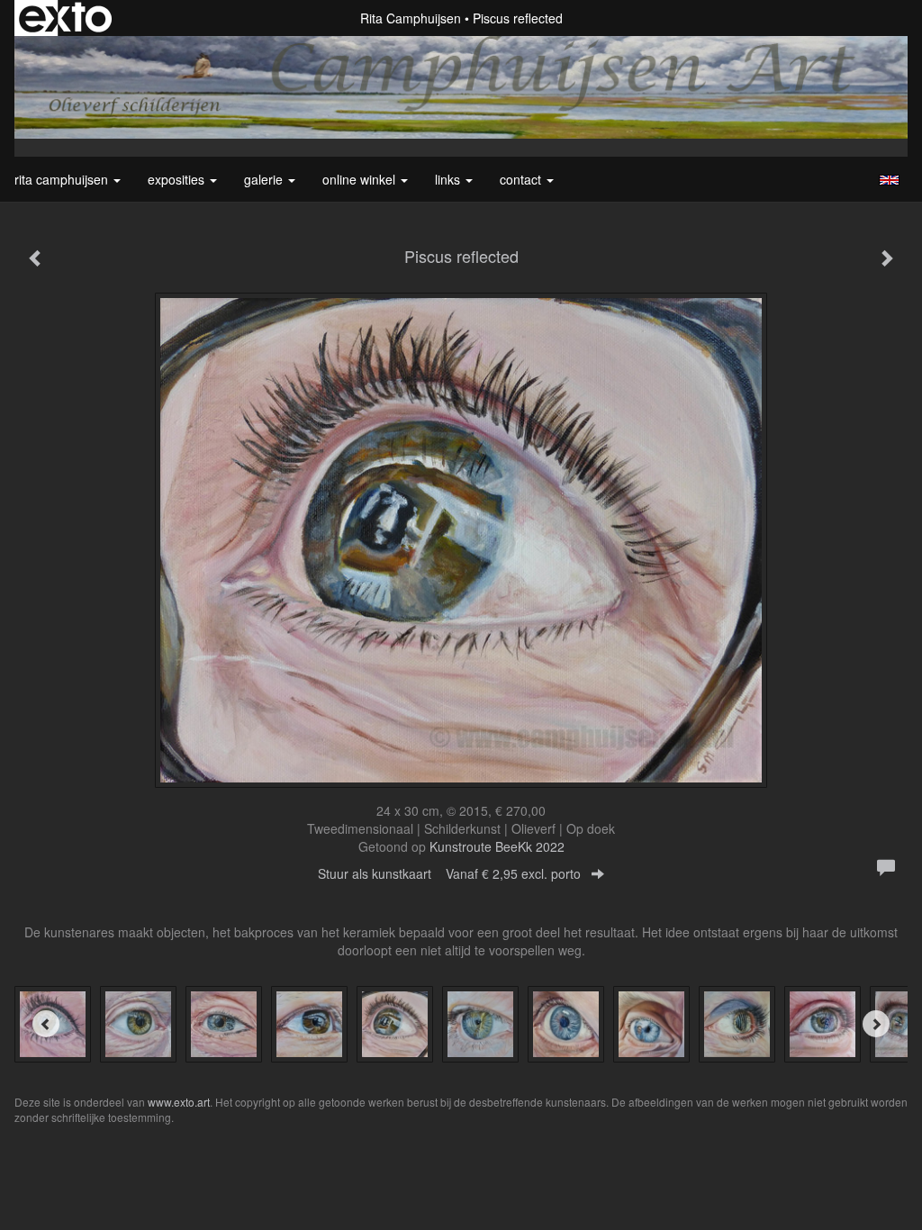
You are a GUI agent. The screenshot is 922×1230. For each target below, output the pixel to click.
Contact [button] (522, 179)
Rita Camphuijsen (410, 18)
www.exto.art (179, 1101)
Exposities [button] (178, 179)
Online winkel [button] (360, 179)
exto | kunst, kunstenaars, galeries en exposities (65, 18)
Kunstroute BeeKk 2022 (497, 846)
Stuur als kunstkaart (449, 873)
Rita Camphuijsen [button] (63, 179)
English (889, 180)
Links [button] (449, 179)
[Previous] (45, 1023)
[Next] (876, 1023)
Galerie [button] (265, 179)
